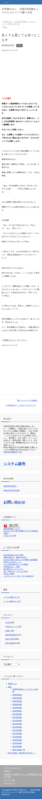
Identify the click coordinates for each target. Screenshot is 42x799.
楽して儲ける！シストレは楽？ (16, 571)
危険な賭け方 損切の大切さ (15, 557)
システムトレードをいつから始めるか (18, 576)
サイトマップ (9, 783)
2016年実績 (17, 727)
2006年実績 (17, 695)
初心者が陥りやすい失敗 (13, 555)
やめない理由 (8, 574)
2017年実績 (17, 730)
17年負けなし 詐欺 (11, 567)
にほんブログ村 (9, 536)
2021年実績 (17, 743)
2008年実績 (17, 701)
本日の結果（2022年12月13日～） (22, 753)
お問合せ (7, 771)
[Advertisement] (21, 73)
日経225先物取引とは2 (12, 452)
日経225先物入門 (12, 635)
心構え (19, 45)
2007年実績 (17, 698)
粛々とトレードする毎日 (27, 400)
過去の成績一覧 (18, 750)
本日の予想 (9, 639)
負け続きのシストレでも (13, 569)
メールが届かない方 (11, 597)
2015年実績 (17, 724)
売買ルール (12, 684)
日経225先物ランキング (11, 529)
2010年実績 (17, 708)
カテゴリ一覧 (9, 780)
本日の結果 (9, 643)
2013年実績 (17, 717)
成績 (10, 687)
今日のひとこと (11, 627)
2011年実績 (17, 711)
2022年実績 (17, 747)
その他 (8, 622)
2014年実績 (17, 721)
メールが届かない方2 (12, 601)
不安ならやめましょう (12, 562)
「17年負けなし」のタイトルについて (20, 405)
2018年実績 (17, 734)
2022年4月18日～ (10, 486)
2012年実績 (17, 714)
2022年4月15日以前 (11, 490)
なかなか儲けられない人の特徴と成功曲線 (20, 560)
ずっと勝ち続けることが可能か (16, 564)
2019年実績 (17, 737)
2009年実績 (17, 705)
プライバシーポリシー (13, 768)
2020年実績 (17, 740)
